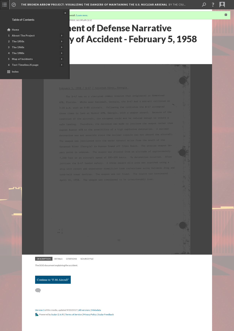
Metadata (96, 310)
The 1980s (18, 53)
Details (58, 258)
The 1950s (18, 41)
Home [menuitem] (15, 29)
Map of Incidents (22, 59)
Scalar (54, 314)
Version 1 (39, 310)
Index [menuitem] (15, 71)
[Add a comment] (39, 290)
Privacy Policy (90, 314)
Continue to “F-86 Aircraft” (53, 280)
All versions (84, 310)
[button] (213, 4)
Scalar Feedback (106, 314)
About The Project (23, 35)
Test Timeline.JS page (25, 64)
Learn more (81, 15)
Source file (87, 258)
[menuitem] (4, 4)
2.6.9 (60, 314)
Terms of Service (73, 314)
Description (44, 258)
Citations (71, 258)
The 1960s (18, 47)
